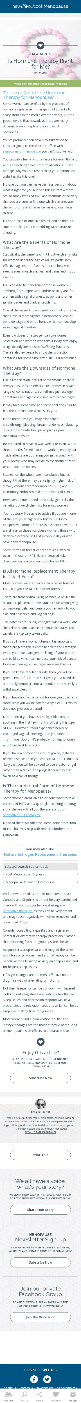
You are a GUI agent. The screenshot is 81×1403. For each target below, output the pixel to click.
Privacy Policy (44, 1388)
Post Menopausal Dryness (25, 874)
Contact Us (26, 1388)
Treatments (40, 54)
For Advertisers (65, 1388)
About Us (10, 1388)
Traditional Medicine (54, 83)
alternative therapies (18, 911)
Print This (40, 1155)
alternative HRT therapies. (21, 815)
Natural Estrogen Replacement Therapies (40, 854)
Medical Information (26, 83)
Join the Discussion (40, 1317)
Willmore (40, 1112)
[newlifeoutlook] (40, 6)
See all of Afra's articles (40, 1132)
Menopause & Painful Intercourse (30, 882)
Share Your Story (40, 1209)
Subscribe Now (40, 1078)
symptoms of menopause (22, 151)
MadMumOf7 (45, 1125)
